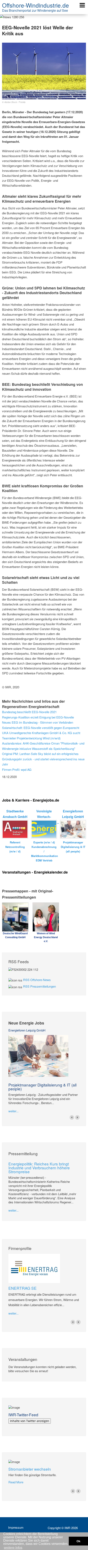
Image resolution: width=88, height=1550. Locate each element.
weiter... (13, 1111)
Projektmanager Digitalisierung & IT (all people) (42, 1086)
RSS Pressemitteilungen (39, 986)
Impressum (16, 1527)
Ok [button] (78, 1541)
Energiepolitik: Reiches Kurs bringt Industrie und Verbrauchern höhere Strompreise (39, 1167)
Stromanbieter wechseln (29, 1469)
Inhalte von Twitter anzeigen (29, 1421)
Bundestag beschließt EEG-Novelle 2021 (29, 712)
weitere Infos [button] (13, 1547)
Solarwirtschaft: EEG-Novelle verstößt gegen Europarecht (40, 727)
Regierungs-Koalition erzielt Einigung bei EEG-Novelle (38, 717)
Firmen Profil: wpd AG (17, 769)
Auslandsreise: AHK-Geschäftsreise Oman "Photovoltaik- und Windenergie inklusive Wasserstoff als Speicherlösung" (43, 746)
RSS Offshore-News (37, 980)
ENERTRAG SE (22, 1288)
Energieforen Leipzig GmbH (26, 1030)
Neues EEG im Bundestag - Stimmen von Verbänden (37, 722)
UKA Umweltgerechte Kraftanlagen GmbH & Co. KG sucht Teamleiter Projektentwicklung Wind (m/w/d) (41, 735)
